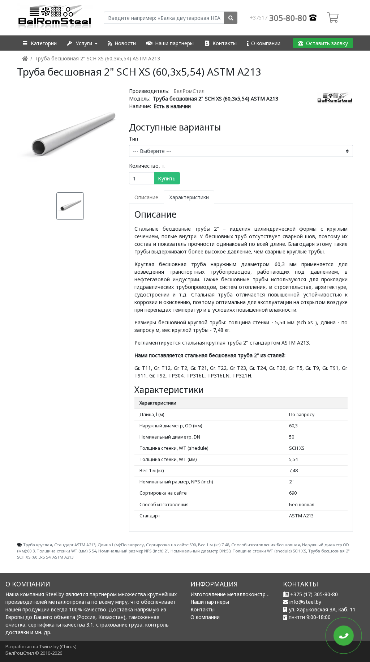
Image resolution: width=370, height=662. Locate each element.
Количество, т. (147, 165)
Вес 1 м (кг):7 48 (213, 544)
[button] (39, 43)
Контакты (202, 609)
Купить (167, 178)
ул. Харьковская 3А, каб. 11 (322, 609)
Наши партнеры (209, 601)
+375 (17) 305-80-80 (314, 594)
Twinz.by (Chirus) (57, 647)
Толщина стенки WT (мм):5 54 (66, 551)
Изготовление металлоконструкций (235, 594)
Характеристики (189, 197)
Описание (146, 197)
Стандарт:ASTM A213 (74, 544)
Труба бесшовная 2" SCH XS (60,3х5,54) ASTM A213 (97, 58)
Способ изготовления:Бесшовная (265, 544)
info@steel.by (305, 601)
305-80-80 (279, 18)
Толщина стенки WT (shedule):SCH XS (269, 551)
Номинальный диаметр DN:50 (201, 551)
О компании (205, 617)
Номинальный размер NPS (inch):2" (133, 551)
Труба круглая (37, 544)
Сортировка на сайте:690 (171, 544)
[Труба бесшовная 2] (70, 135)
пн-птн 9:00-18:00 (310, 617)
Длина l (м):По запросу (121, 544)
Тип (133, 138)
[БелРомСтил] (55, 18)
